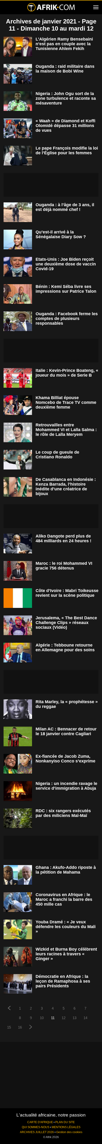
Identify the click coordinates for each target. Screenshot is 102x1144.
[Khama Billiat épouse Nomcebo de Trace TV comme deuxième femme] (18, 405)
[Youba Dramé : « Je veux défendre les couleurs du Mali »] (18, 929)
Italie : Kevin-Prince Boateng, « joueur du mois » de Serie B (67, 373)
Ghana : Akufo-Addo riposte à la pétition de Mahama (66, 870)
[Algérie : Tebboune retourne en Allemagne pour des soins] (18, 652)
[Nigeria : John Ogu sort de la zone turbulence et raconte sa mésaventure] (18, 101)
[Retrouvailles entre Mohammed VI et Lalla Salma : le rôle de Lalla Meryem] (18, 432)
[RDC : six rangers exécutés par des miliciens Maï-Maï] (18, 818)
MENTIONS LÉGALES (66, 1127)
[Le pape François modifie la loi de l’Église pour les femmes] (18, 155)
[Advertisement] (51, 185)
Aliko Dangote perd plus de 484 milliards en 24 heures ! (63, 538)
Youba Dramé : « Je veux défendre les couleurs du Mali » (66, 927)
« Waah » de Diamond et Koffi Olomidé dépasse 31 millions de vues (65, 126)
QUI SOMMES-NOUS (35, 1127)
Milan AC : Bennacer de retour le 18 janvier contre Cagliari (66, 731)
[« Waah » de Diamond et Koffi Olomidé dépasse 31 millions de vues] (18, 128)
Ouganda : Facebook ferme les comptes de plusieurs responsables (67, 318)
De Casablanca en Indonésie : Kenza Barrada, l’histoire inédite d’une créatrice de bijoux (66, 486)
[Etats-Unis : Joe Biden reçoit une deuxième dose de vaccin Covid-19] (18, 267)
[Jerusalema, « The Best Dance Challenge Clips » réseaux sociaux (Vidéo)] (18, 625)
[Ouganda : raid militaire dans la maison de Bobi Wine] (18, 74)
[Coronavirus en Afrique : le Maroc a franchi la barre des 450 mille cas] (18, 902)
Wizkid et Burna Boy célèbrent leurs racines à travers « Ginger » (66, 954)
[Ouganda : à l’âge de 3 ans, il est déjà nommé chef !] (18, 212)
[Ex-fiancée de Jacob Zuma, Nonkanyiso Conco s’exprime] (18, 764)
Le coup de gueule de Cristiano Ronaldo (57, 454)
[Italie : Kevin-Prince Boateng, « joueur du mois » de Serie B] (18, 378)
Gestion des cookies (69, 1132)
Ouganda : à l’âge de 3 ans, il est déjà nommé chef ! (65, 207)
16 (20, 1027)
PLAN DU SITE (65, 1122)
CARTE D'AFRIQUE (40, 1122)
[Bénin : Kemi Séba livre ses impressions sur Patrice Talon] (18, 294)
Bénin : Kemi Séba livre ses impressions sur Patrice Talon (66, 289)
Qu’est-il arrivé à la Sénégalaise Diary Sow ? (61, 234)
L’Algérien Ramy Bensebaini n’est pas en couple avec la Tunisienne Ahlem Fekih (64, 44)
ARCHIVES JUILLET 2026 (37, 1132)
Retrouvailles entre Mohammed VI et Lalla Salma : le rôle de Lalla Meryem (66, 430)
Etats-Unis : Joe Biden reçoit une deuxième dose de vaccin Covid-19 (66, 264)
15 (9, 1027)
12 (63, 1018)
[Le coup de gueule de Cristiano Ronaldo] (18, 459)
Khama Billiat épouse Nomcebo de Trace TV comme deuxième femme (66, 402)
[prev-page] (9, 1008)
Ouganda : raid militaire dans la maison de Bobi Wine (65, 68)
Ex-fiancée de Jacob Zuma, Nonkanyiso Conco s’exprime (65, 758)
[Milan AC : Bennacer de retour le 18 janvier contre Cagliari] (18, 736)
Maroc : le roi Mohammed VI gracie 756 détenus (64, 565)
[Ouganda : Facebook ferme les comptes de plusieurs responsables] (18, 321)
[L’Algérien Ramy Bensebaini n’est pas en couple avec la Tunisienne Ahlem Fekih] (18, 46)
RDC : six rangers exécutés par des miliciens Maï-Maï (63, 813)
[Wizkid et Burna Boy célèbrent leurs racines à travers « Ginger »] (18, 956)
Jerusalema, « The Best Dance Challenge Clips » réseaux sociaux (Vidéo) (66, 622)
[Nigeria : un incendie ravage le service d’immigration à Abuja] (18, 791)
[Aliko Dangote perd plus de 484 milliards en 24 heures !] (18, 543)
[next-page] (31, 1027)
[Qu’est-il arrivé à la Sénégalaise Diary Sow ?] (18, 239)
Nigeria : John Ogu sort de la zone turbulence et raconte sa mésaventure (66, 98)
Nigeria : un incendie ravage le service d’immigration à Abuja (66, 786)
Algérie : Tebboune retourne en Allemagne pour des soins (65, 647)
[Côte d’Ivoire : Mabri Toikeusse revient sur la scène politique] (18, 598)
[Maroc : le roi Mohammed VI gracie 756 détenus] (18, 571)
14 (85, 1018)
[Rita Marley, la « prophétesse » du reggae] (18, 709)
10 (42, 1018)
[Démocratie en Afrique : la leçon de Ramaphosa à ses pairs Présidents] (18, 984)
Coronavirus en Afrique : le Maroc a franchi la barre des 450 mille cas (64, 899)
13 (74, 1018)
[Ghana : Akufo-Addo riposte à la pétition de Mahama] (18, 875)
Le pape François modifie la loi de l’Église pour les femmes (67, 150)
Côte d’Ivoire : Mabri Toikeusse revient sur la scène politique (67, 593)
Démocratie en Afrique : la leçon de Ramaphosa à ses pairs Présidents (63, 981)
